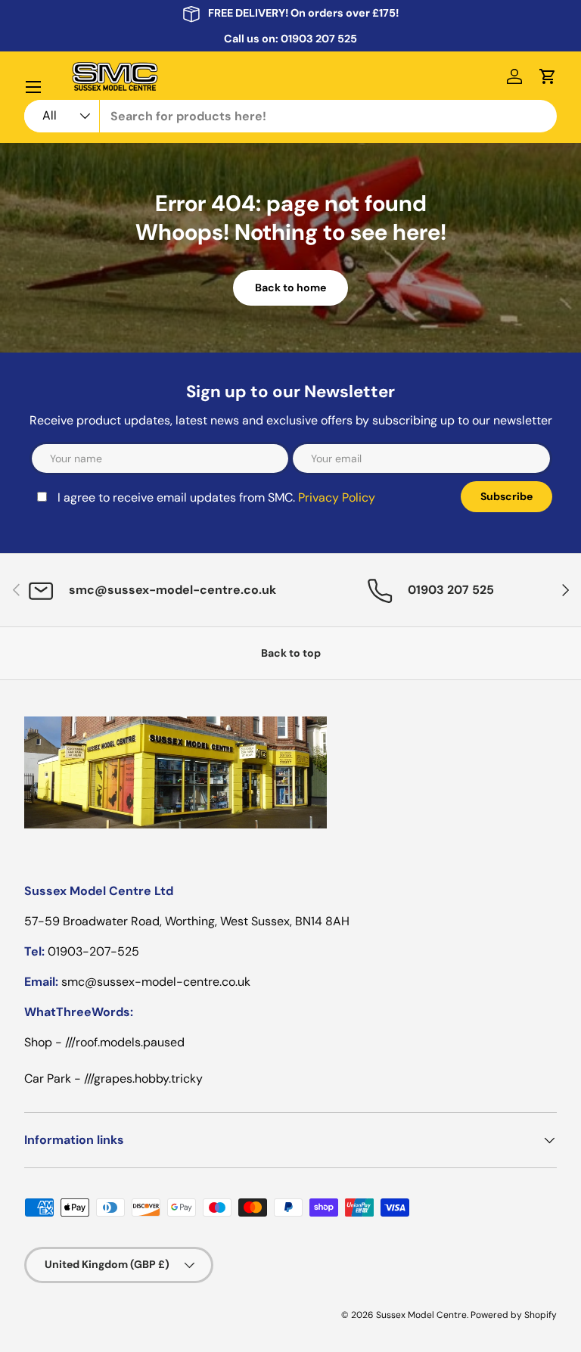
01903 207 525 (319, 38)
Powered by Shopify (514, 1315)
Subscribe (506, 496)
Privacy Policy (336, 497)
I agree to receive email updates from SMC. (216, 497)
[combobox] (290, 116)
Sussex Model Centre (421, 1315)
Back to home (290, 287)
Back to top (291, 653)
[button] (547, 76)
